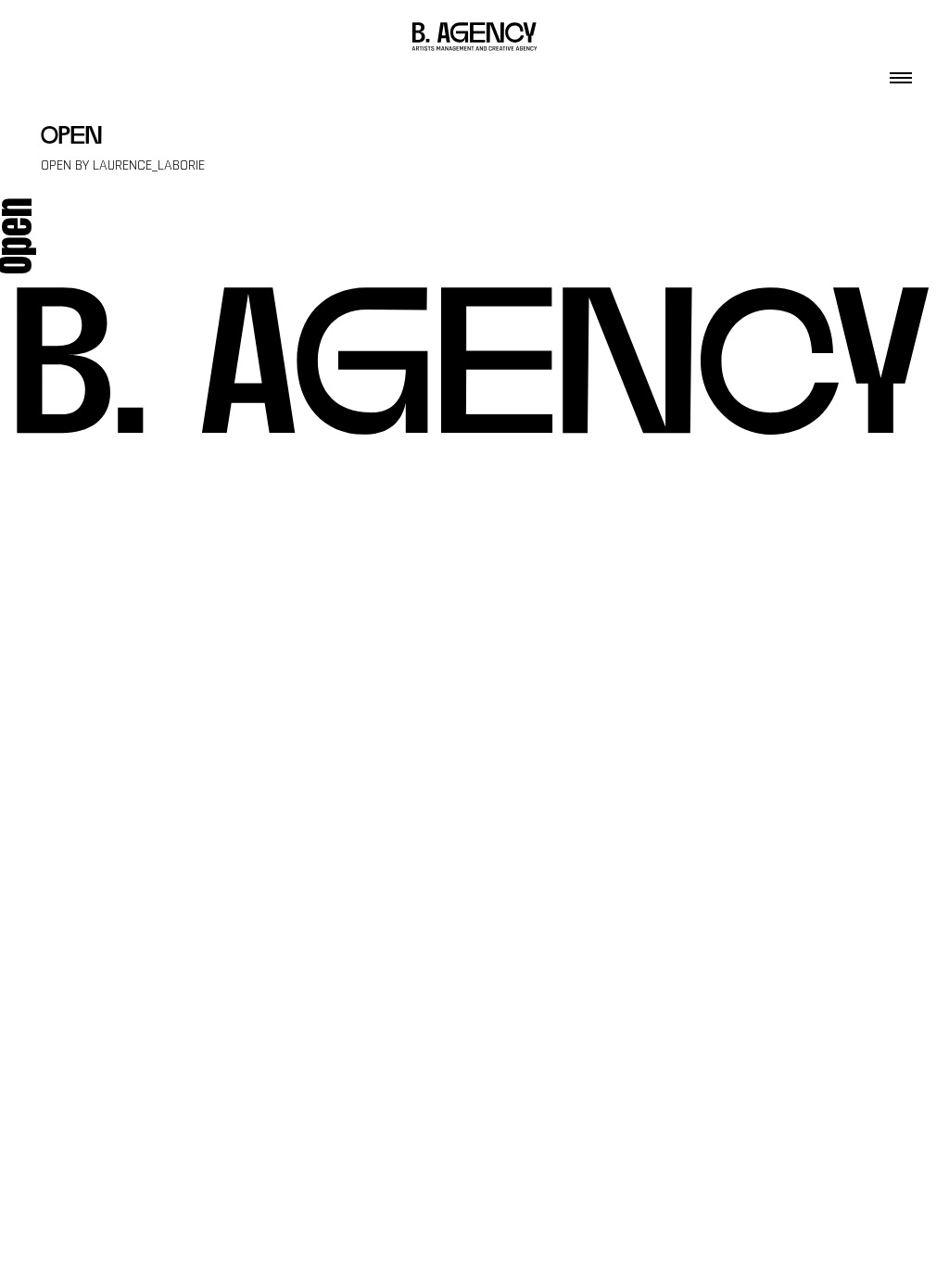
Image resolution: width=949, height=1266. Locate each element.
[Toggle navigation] (901, 72)
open (71, 137)
